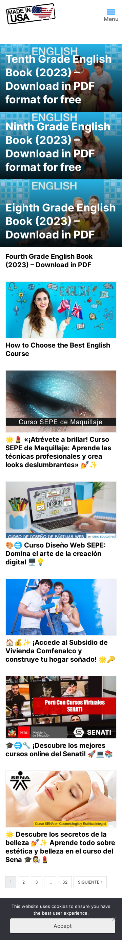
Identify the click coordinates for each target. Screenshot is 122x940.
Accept (63, 925)
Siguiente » (90, 882)
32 (64, 882)
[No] (113, 919)
